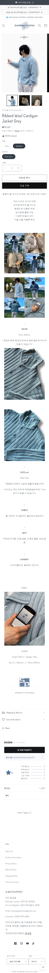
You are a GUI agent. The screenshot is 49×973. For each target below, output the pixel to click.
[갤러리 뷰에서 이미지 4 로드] (36, 100)
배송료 (17, 131)
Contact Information (13, 857)
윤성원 (28, 933)
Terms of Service (12, 882)
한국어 (34, 961)
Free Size (9, 156)
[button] (3, 26)
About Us (9, 851)
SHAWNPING (21, 972)
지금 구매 (24, 185)
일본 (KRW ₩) (15, 961)
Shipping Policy (11, 876)
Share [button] (7, 728)
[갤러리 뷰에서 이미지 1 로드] (12, 100)
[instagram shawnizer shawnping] (24, 645)
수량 (4, 162)
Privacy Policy (11, 863)
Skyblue (19, 146)
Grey (8, 146)
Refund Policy (10, 869)
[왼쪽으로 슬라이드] (3, 101)
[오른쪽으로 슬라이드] (46, 101)
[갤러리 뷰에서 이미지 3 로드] (24, 100)
